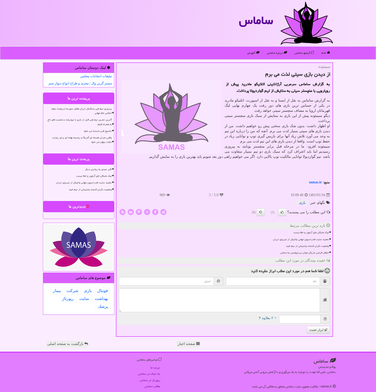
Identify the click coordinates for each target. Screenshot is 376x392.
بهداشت (101, 298)
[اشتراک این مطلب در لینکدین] (130, 212)
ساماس (256, 20)
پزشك (103, 306)
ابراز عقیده (316, 330)
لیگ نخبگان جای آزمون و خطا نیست (311, 232)
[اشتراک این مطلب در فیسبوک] (155, 212)
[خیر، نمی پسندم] (261, 212)
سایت (84, 298)
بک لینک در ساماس (149, 373)
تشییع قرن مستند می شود (98, 130)
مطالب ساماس (152, 386)
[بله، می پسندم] (282, 212)
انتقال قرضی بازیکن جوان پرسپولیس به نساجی (304, 252)
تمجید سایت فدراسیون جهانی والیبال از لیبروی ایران (301, 239)
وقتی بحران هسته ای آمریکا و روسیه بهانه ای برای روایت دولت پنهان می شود (82, 139)
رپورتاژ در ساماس (150, 380)
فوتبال (102, 290)
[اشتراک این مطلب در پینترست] (138, 212)
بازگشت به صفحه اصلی (65, 344)
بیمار (57, 290)
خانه (324, 52)
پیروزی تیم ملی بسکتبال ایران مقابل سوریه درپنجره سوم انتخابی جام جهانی (82, 111)
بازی (302, 203)
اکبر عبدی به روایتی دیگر (98, 169)
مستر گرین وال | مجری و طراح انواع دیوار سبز (80, 83)
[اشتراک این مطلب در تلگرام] (163, 212)
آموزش (251, 52)
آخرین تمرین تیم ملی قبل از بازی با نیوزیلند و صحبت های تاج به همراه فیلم (80, 122)
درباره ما (155, 367)
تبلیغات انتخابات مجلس (96, 76)
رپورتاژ (68, 298)
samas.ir (315, 182)
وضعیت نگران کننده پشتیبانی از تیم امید (307, 246)
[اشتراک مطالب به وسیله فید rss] (122, 212)
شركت (72, 290)
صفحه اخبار (187, 344)
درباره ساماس (275, 52)
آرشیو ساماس (303, 52)
